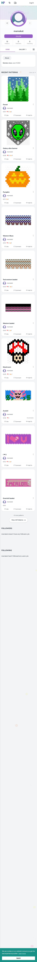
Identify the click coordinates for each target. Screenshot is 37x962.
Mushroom (7, 367)
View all (31, 72)
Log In (31, 3)
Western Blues (8, 236)
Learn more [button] (22, 953)
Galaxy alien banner (10, 148)
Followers (18, 42)
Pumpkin (6, 192)
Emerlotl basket (9, 498)
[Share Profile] (7, 23)
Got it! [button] (19, 958)
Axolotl (5, 411)
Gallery (23, 49)
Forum (9, 3)
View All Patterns (17, 520)
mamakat (10, 108)
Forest (5, 105)
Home (8, 49)
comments (30, 418)
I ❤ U (4, 455)
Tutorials (15, 3)
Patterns (7, 42)
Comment (18, 115)
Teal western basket (10, 280)
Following (30, 42)
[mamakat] (4, 108)
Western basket (8, 323)
